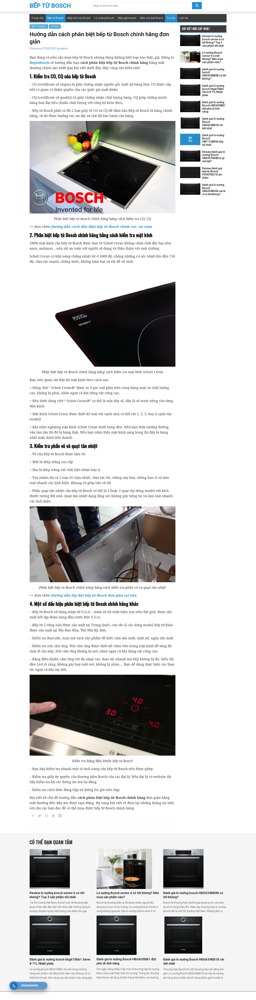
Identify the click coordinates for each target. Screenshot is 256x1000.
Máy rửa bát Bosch (151, 17)
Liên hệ (183, 17)
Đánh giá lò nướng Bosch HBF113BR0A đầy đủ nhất (213, 140)
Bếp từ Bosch (50, 6)
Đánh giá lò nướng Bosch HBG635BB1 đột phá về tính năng (213, 107)
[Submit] (197, 5)
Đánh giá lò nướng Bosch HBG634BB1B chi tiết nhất (213, 123)
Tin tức (171, 17)
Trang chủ (37, 17)
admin (64, 48)
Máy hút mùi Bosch (79, 17)
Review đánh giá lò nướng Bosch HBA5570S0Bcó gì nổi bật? (213, 156)
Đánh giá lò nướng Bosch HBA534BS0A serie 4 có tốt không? (213, 189)
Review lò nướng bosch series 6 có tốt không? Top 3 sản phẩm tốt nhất (213, 41)
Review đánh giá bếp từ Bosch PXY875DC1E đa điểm (212, 173)
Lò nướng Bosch (104, 17)
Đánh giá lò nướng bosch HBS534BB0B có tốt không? (214, 74)
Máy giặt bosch (127, 17)
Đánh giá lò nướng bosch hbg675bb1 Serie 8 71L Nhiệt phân (213, 90)
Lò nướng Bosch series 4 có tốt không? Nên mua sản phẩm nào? (212, 57)
